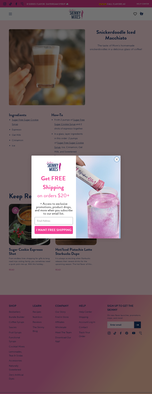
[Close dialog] (116, 159)
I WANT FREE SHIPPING (54, 229)
